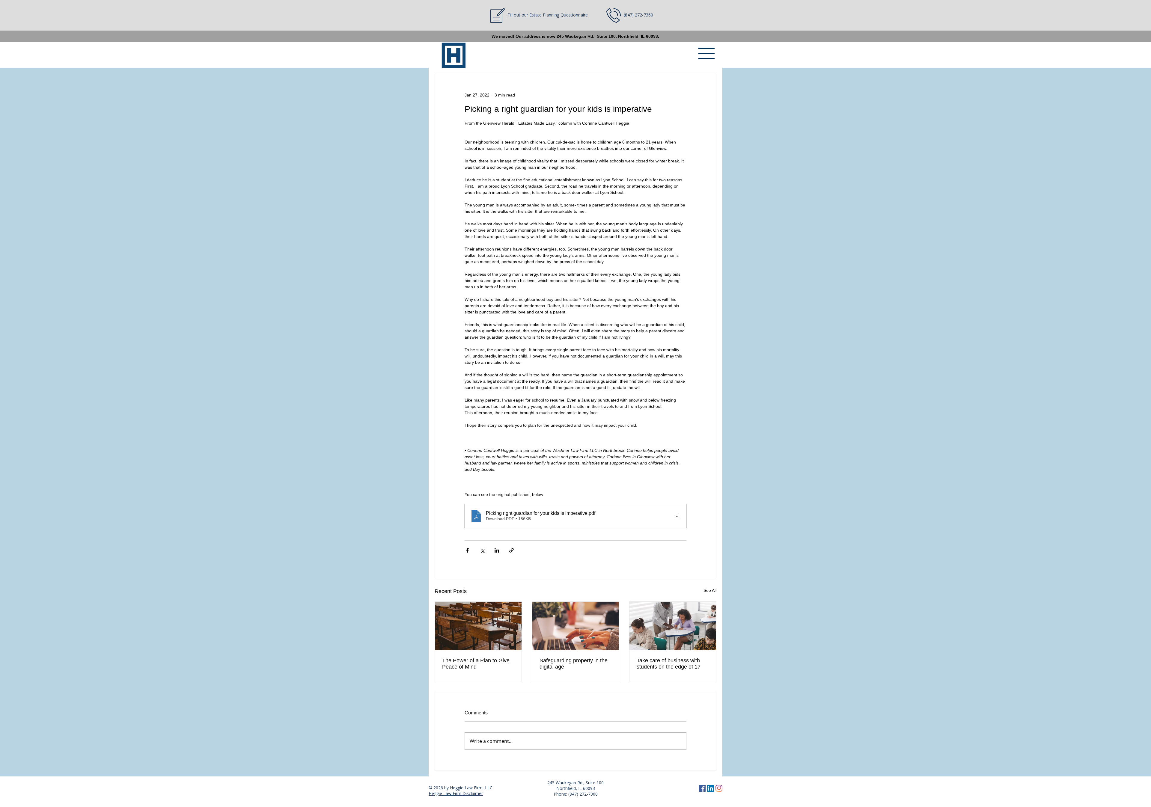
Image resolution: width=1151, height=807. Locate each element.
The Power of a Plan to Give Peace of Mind (476, 663)
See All (709, 590)
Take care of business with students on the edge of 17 (668, 663)
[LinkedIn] (710, 788)
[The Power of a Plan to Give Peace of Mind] (478, 626)
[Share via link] (511, 550)
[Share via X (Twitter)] (482, 550)
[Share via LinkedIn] (497, 550)
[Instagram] (718, 788)
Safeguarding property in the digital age (574, 663)
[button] (706, 53)
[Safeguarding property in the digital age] (575, 626)
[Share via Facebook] (467, 550)
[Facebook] (702, 788)
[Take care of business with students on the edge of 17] (672, 626)
